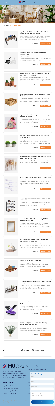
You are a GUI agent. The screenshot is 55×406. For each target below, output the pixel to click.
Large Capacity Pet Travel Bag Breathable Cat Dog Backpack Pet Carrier (34, 116)
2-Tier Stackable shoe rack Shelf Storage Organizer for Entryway (35, 282)
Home (7, 25)
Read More (35, 43)
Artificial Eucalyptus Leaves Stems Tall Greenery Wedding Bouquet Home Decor (33, 323)
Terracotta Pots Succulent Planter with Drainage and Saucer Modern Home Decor (35, 74)
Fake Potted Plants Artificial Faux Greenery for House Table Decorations (34, 136)
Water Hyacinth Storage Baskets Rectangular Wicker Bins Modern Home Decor (35, 95)
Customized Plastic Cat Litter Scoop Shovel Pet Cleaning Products (33, 53)
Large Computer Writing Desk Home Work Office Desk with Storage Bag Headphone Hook (35, 33)
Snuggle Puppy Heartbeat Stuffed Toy (30, 260)
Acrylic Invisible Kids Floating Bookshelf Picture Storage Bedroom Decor (35, 178)
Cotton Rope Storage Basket (11, 388)
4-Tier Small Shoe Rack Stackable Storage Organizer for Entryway (35, 199)
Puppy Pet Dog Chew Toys (10, 391)
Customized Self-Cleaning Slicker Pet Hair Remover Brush (34, 303)
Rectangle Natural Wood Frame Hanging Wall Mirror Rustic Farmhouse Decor (35, 220)
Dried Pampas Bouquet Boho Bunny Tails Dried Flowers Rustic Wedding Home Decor (35, 157)
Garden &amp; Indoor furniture (37, 369)
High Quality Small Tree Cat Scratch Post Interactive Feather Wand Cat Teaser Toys (34, 240)
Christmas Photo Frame (9, 393)
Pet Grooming (32, 372)
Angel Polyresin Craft (9, 386)
